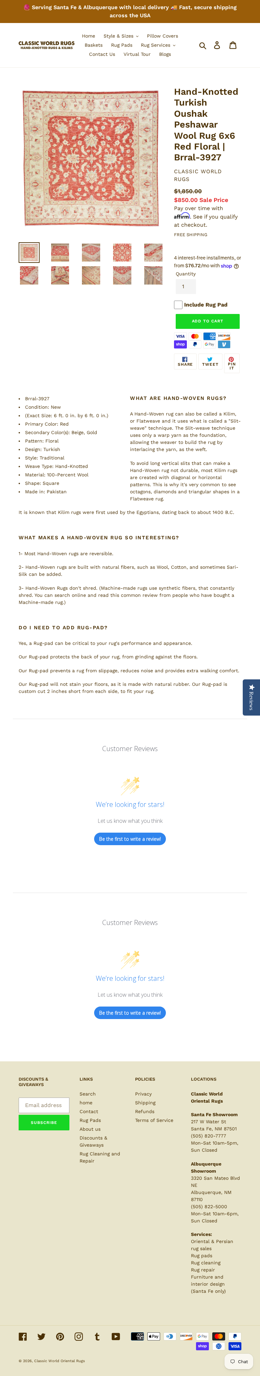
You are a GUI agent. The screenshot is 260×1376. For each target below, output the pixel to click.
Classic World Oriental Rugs (59, 1361)
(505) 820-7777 (208, 1135)
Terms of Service (154, 1120)
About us (90, 1129)
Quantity (186, 273)
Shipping (145, 1102)
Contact (89, 1111)
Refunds (144, 1111)
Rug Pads (90, 1120)
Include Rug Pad (206, 304)
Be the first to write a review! (130, 839)
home (86, 1102)
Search (88, 1094)
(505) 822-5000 (209, 1206)
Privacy (143, 1094)
